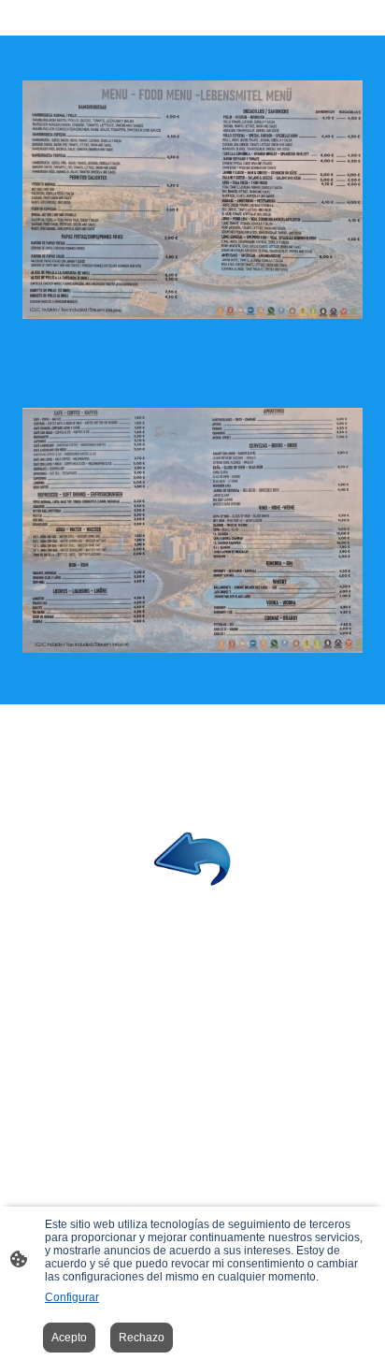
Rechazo (141, 1337)
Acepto (69, 1337)
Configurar (72, 1297)
